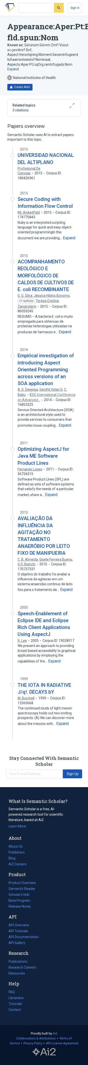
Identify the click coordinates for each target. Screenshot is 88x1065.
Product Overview (22, 883)
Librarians (16, 998)
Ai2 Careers (18, 864)
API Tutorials (18, 931)
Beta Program (19, 900)
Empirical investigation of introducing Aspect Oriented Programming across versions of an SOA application (46, 369)
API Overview (19, 925)
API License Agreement (62, 1043)
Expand (13, 69)
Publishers (17, 852)
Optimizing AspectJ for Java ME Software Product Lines (43, 456)
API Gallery (17, 943)
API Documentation (24, 937)
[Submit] (59, 8)
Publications (18, 962)
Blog (14, 858)
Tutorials (15, 1004)
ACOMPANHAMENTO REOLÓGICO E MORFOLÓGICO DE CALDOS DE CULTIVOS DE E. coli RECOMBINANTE (46, 275)
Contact (15, 1010)
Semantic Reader (22, 889)
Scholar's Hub (19, 895)
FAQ (12, 992)
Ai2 (55, 1033)
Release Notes (20, 906)
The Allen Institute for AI (44, 1052)
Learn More (17, 826)
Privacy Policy (32, 1043)
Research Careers (22, 967)
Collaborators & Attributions (36, 1038)
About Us (16, 846)
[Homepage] (9, 8)
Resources (17, 973)
